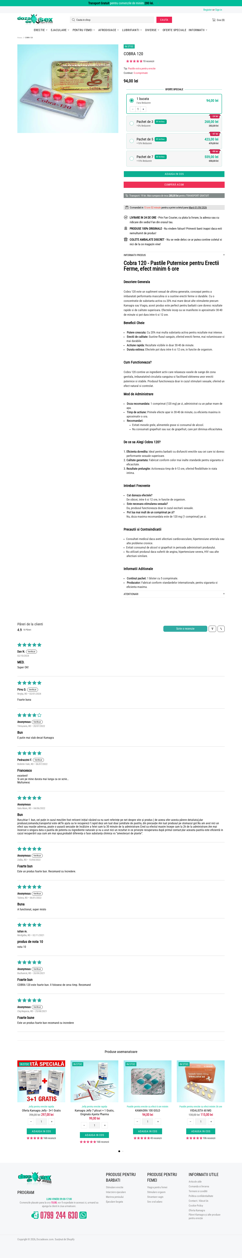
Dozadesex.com (35, 20)
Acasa (19, 38)
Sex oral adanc (154, 1201)
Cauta (164, 19)
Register (207, 9)
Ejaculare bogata (114, 1201)
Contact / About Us (198, 1200)
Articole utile (195, 1181)
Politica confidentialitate (201, 1196)
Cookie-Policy (196, 1205)
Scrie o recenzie (185, 628)
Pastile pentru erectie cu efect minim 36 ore (200, 1106)
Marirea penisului (114, 1197)
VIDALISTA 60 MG (200, 1110)
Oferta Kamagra (197, 1210)
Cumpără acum (174, 184)
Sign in (218, 9)
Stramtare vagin (155, 1197)
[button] (134, 61)
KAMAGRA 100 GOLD (147, 1110)
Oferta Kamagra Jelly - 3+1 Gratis (41, 1110)
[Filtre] (212, 629)
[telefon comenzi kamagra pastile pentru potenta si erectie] (59, 1215)
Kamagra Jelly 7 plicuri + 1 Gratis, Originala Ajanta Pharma (94, 1112)
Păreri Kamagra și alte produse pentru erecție (204, 1216)
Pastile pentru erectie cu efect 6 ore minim (147, 1106)
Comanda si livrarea (199, 1186)
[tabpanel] (41, 1103)
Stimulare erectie (114, 1187)
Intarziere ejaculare (116, 1192)
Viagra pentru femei (157, 1187)
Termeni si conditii (198, 1191)
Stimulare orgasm (156, 1192)
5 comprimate (141, 73)
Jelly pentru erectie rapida (41, 1106)
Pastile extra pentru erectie (142, 68)
